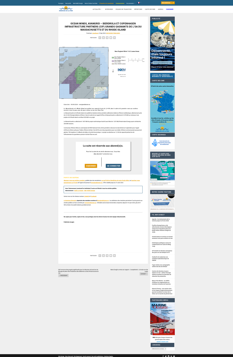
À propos (60, 3)
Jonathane (95, 33)
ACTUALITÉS (97, 9)
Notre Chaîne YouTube (91, 3)
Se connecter (130, 3)
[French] (139, 3)
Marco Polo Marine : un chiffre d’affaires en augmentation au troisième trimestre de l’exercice (161, 282)
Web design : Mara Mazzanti (65, 356)
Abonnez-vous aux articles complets (74, 180)
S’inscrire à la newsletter (106, 3)
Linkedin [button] (86, 196)
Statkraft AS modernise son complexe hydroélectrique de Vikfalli (160, 258)
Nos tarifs (68, 3)
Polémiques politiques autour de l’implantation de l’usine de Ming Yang (161, 244)
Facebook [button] (93, 196)
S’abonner (169, 9)
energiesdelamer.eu (96, 182)
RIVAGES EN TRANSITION (124, 9)
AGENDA (160, 9)
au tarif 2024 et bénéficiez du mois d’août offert (115, 180)
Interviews (109, 9)
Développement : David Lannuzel (82, 356)
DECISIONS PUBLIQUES (113, 33)
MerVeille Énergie (78, 3)
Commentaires (120, 3)
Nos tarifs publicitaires (97, 356)
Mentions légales (108, 356)
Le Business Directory (70, 200)
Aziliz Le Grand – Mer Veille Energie (84, 190)
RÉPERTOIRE (138, 9)
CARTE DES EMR (150, 9)
